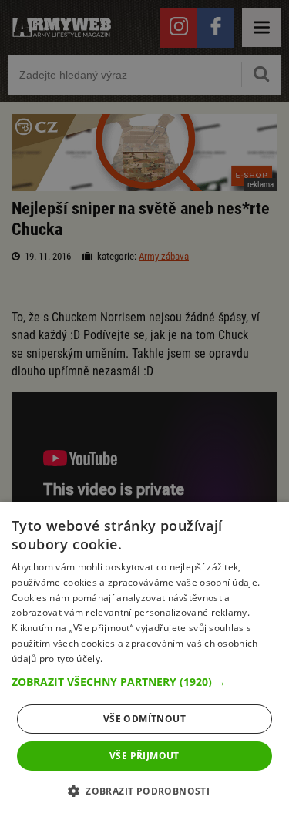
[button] (144, 682)
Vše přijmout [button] (144, 755)
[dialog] (144, 661)
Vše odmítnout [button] (144, 718)
